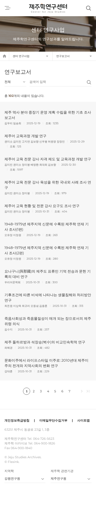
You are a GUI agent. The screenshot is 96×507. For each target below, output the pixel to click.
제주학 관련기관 (62, 471)
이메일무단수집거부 (53, 420)
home (4, 56)
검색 (89, 82)
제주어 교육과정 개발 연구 (25, 136)
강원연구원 (12, 478)
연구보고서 (63, 56)
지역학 (9, 471)
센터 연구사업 (21, 56)
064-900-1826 (44, 443)
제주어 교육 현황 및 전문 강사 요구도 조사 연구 (41, 206)
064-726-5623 (43, 439)
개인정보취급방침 (16, 420)
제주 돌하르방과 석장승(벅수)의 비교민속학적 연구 (44, 342)
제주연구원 (58, 478)
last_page (88, 391)
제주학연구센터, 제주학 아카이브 (48, 8)
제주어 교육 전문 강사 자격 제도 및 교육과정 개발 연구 (47, 159)
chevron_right (81, 391)
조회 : (49, 123)
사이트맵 (83, 420)
